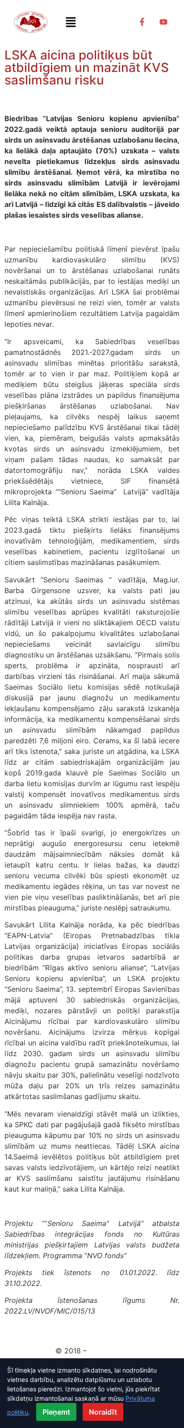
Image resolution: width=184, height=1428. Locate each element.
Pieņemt (56, 1411)
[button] (70, 22)
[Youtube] (163, 22)
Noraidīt (103, 1411)
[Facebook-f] (142, 22)
